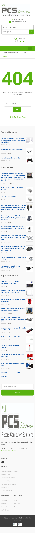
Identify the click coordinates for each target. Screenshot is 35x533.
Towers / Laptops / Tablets (9, 471)
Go (17, 109)
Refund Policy (5, 510)
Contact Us (4, 504)
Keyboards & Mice (7, 487)
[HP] (18, 372)
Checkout (17, 504)
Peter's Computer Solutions (11, 53)
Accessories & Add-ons (8, 478)
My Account (17, 507)
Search (17, 393)
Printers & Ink (5, 475)
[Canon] (4, 372)
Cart (15, 500)
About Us (4, 500)
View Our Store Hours (8, 451)
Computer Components (8, 484)
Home (25, 53)
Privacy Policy (5, 507)
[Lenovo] (4, 376)
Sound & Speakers (7, 490)
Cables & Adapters (7, 481)
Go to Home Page (18, 117)
